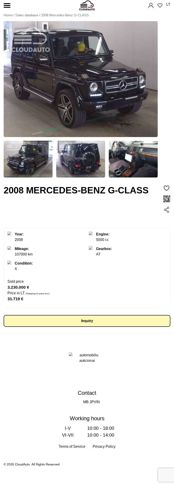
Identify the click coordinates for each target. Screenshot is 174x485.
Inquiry (87, 321)
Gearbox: (104, 249)
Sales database (26, 15)
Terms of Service (72, 446)
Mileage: (22, 249)
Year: (19, 234)
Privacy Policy (104, 446)
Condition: (24, 263)
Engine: (102, 234)
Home (8, 15)
